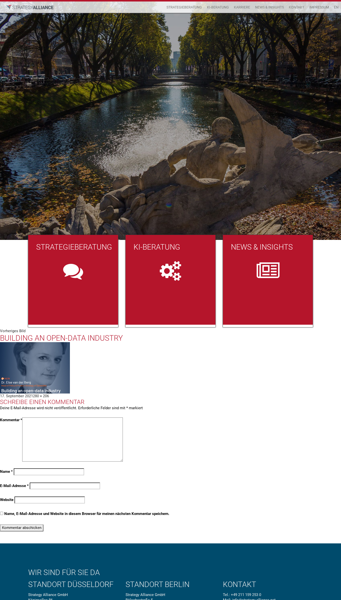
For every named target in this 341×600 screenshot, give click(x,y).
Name (6, 471)
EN (336, 7)
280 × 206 (41, 396)
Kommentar (11, 420)
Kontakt (296, 7)
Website (6, 500)
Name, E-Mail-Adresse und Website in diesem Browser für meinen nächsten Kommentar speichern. (86, 513)
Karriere (242, 7)
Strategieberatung (184, 7)
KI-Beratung (218, 7)
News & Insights (269, 7)
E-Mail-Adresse (14, 486)
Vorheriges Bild (12, 331)
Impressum (319, 7)
